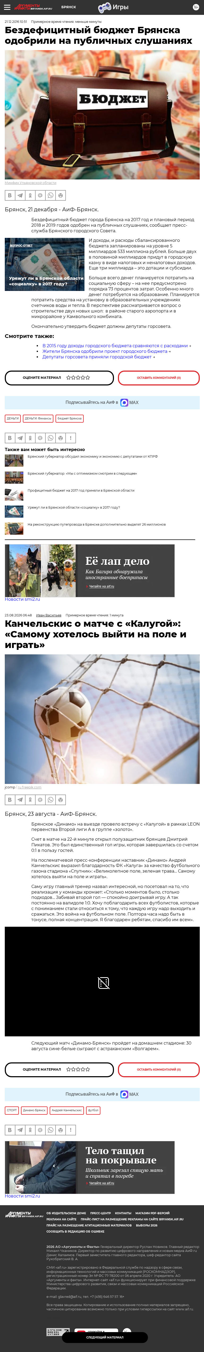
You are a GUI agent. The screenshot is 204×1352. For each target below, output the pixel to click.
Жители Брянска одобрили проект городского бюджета (104, 351)
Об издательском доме (66, 1213)
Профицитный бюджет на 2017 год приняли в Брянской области (81, 490)
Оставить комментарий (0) (159, 378)
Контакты (123, 1213)
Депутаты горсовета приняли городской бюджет (97, 356)
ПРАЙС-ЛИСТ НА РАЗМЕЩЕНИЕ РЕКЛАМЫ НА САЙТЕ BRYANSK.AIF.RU (132, 1219)
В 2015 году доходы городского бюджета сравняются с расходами (115, 345)
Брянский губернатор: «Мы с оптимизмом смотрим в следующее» (82, 473)
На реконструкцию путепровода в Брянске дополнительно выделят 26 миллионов (97, 524)
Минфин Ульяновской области (30, 183)
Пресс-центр (100, 1213)
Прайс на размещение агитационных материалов (89, 1225)
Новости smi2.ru (22, 599)
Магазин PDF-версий (152, 1213)
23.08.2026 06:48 (18, 615)
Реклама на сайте (61, 1219)
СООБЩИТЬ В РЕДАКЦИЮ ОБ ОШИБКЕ (75, 1231)
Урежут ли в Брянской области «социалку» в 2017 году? (74, 507)
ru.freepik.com (29, 787)
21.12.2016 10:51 (16, 22)
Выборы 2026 (146, 1225)
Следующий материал (105, 1337)
